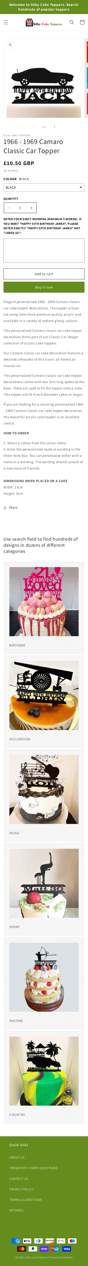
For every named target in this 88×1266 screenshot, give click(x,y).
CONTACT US (18, 1179)
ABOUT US (17, 1157)
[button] (6, 22)
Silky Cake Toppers (36, 1257)
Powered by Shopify (61, 1257)
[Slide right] (54, 127)
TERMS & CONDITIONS (25, 1200)
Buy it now (44, 287)
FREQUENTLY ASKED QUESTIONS (33, 1168)
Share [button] (13, 507)
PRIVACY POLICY (21, 1189)
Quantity (11, 199)
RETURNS (16, 1210)
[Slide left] (34, 127)
